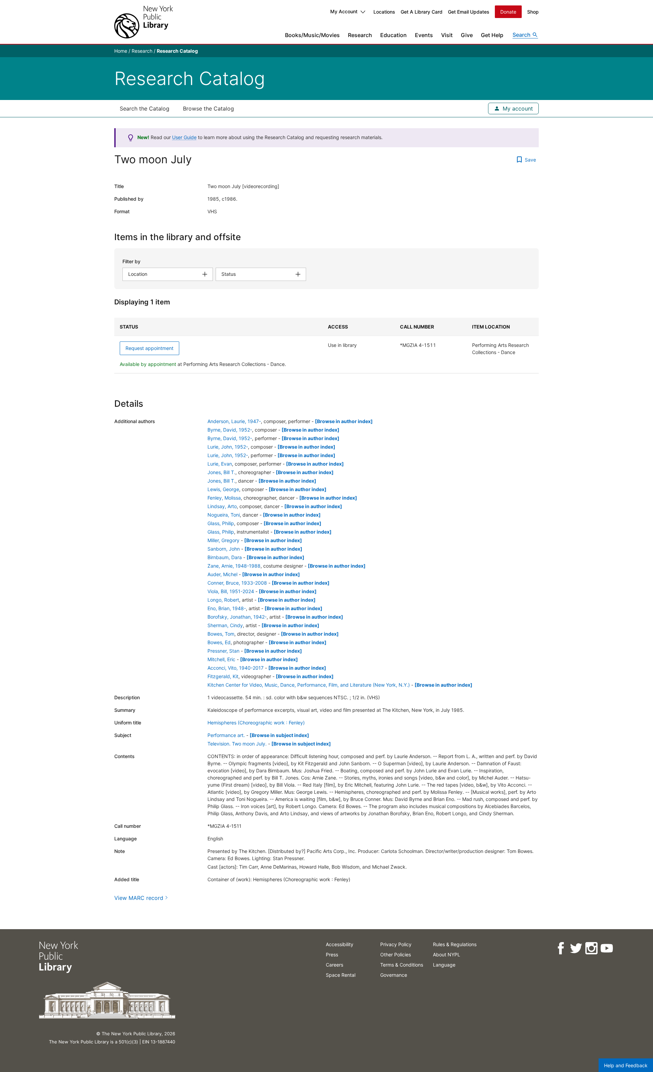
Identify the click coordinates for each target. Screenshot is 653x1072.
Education (393, 35)
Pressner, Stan (223, 651)
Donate (508, 12)
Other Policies (395, 954)
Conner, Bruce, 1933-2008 (237, 583)
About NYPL (446, 954)
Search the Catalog (144, 108)
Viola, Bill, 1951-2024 (230, 591)
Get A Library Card (421, 12)
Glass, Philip (220, 523)
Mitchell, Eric (221, 659)
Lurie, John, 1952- (227, 447)
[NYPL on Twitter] (575, 948)
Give (467, 35)
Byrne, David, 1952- (229, 430)
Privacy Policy (396, 944)
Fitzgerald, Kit (222, 676)
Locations (384, 12)
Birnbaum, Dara (224, 557)
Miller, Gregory (223, 540)
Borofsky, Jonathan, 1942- (237, 617)
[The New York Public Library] (143, 21)
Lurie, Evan (219, 464)
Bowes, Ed (219, 642)
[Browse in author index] (344, 421)
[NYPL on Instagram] (591, 948)
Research (360, 35)
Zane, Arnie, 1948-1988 (234, 566)
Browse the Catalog (208, 108)
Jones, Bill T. (221, 472)
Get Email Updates (468, 12)
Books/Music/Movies (312, 35)
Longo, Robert (223, 600)
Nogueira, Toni (223, 515)
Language (444, 965)
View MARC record (138, 897)
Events (424, 35)
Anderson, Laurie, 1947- (234, 421)
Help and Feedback (626, 1065)
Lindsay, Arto (222, 506)
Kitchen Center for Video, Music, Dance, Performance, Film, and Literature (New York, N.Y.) (308, 685)
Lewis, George (223, 489)
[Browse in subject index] (279, 735)
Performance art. (226, 735)
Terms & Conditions (401, 965)
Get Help (492, 35)
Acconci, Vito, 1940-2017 (235, 668)
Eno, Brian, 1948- (226, 608)
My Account (343, 11)
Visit (447, 35)
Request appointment (149, 348)
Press (332, 954)
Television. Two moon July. (237, 744)
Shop (533, 12)
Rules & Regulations (454, 944)
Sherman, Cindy (225, 625)
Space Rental (340, 975)
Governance (393, 975)
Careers (334, 965)
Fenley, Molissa (224, 498)
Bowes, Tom (220, 634)
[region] (326, 345)
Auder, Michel (222, 574)
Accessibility (339, 944)
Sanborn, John (223, 549)
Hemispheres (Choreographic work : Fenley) (256, 722)
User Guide (184, 137)
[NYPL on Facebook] (560, 948)
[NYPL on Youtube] (606, 948)
